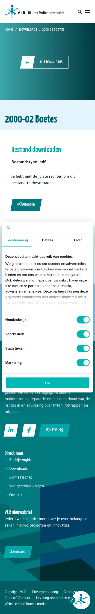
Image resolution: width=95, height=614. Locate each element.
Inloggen (28, 205)
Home (9, 30)
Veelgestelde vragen (26, 485)
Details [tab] (47, 240)
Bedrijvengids (20, 459)
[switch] (83, 334)
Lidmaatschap (21, 477)
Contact (15, 494)
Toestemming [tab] (17, 240)
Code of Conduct (17, 597)
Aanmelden (18, 552)
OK (47, 383)
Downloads (28, 30)
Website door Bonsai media (25, 603)
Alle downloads (50, 62)
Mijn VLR (52, 430)
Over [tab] (78, 240)
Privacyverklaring (45, 591)
